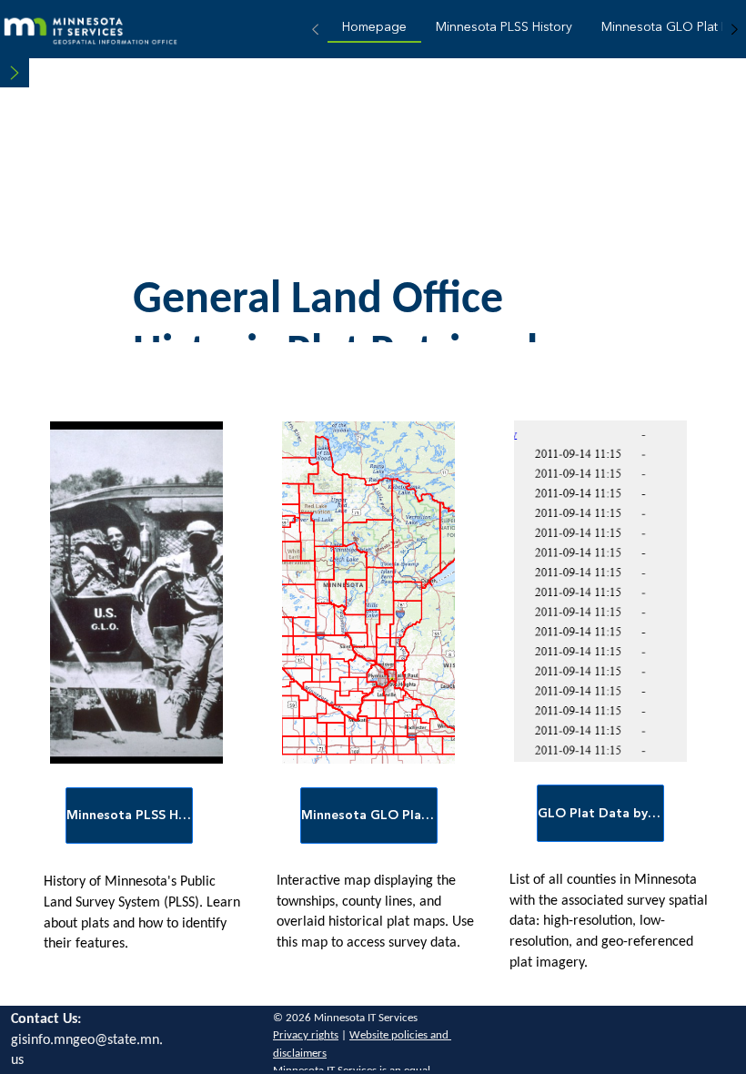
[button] (14, 72)
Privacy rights (305, 1035)
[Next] (734, 29)
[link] (374, 29)
